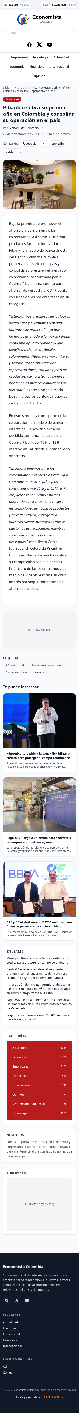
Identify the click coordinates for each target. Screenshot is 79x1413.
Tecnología (40, 57)
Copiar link (13, 151)
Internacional (59, 67)
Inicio (6, 87)
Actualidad (61, 57)
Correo (7, 1372)
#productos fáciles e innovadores (41, 665)
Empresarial (19, 57)
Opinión (39, 76)
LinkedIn (58, 143)
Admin (7, 1366)
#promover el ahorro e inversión (25, 672)
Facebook (29, 143)
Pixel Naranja (53, 1397)
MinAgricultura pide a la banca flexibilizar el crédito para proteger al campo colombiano (38, 960)
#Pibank (10, 665)
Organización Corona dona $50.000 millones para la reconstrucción (38, 1017)
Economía (17, 67)
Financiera (36, 67)
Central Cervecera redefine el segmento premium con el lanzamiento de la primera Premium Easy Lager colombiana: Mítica (37, 973)
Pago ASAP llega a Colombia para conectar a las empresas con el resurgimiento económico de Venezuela (39, 1004)
